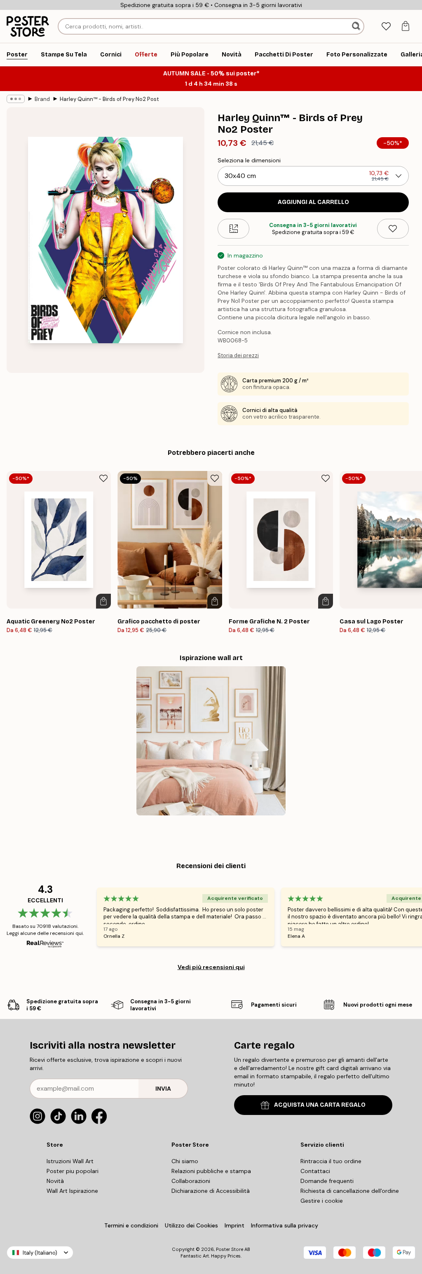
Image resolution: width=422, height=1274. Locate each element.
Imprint (234, 1225)
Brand (42, 99)
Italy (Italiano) (40, 1252)
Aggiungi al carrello (313, 202)
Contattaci (315, 1171)
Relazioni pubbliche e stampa (211, 1171)
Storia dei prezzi (238, 355)
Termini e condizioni (131, 1225)
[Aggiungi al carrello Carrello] (103, 601)
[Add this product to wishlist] (393, 229)
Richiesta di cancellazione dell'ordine (349, 1190)
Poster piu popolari (72, 1171)
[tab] (386, 26)
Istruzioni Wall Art (70, 1161)
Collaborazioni (190, 1181)
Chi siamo (184, 1161)
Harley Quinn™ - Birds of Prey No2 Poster (109, 99)
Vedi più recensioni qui (211, 967)
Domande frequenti (327, 1181)
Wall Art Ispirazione (72, 1190)
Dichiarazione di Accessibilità (210, 1190)
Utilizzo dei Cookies (191, 1225)
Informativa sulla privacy (284, 1225)
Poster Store (229, 1249)
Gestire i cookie (321, 1200)
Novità (55, 1181)
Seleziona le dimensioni (249, 160)
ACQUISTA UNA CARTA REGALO (320, 1104)
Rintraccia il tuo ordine (330, 1161)
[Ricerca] (356, 26)
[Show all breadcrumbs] (16, 99)
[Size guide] (233, 229)
